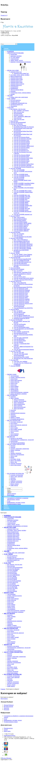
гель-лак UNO (11, 589)
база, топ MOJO (18, 311)
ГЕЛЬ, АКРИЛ (8, 554)
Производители (8, 728)
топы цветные (18, 118)
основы (9, 549)
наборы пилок (11, 607)
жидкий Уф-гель (11, 557)
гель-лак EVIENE (12, 579)
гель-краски (10, 561)
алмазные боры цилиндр (14, 539)
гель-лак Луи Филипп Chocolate (22, 138)
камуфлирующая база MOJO (21, 318)
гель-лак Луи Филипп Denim (22, 141)
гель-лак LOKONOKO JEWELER (23, 245)
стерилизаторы (11, 523)
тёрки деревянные (19, 402)
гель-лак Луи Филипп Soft (21, 162)
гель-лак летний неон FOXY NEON (24, 278)
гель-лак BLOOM (12, 578)
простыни (10, 680)
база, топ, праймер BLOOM (21, 260)
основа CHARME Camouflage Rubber (24, 183)
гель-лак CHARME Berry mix (22, 195)
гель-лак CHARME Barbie (21, 174)
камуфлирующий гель (13, 560)
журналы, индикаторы (13, 676)
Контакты (6, 508)
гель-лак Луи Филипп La (21, 149)
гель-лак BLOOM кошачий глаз (22, 262)
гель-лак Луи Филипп (13, 569)
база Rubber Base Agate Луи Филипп (24, 127)
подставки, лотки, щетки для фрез (16, 530)
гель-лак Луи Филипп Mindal (22, 155)
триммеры (10, 624)
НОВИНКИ (7, 515)
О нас (8, 501)
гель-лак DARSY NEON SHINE (22, 223)
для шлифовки (11, 609)
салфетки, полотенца (13, 681)
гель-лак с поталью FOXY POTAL (23, 279)
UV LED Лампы (11, 521)
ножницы (10, 615)
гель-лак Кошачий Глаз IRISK (22, 256)
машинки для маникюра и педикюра (17, 526)
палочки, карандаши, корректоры (16, 656)
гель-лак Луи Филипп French (22, 143)
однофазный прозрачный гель (15, 558)
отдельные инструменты (14, 627)
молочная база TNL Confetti (21, 357)
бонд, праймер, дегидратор (21, 110)
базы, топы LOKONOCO (21, 239)
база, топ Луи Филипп (20, 125)
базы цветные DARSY (20, 220)
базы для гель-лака (19, 112)
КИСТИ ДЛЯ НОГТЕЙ (11, 628)
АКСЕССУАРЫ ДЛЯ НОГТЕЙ (13, 652)
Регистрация (10, 495)
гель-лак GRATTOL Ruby (21, 297)
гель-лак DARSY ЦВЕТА (21, 226)
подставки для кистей (13, 630)
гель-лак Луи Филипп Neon (21, 156)
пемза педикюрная (19, 399)
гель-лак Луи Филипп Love (21, 150)
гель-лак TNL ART (19, 352)
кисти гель (10, 634)
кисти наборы (11, 643)
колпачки (9, 546)
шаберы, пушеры (12, 625)
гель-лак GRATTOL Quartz (21, 296)
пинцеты (9, 622)
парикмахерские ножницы (14, 621)
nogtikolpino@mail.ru (9, 735)
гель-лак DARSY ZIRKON (21, 230)
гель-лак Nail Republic (13, 585)
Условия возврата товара (14, 504)
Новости (6, 507)
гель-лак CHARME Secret (21, 207)
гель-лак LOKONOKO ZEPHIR (22, 248)
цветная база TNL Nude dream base (23, 358)
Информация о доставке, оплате (16, 502)
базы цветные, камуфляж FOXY (23, 272)
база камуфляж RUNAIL (20, 333)
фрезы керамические (13, 532)
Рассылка (6, 709)
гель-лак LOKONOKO (13, 575)
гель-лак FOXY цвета (20, 276)
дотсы (8, 640)
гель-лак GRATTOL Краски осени (23, 303)
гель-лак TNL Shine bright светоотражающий (21, 354)
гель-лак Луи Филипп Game (21, 144)
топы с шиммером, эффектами (22, 116)
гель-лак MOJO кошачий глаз (22, 315)
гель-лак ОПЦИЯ (12, 591)
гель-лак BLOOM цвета (20, 263)
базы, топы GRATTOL (20, 282)
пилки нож (10, 603)
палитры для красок (12, 671)
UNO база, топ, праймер (20, 361)
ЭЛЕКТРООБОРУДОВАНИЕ (12, 517)
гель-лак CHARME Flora (20, 199)
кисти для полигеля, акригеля (15, 632)
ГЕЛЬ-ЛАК (7, 563)
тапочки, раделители (13, 683)
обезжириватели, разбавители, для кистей (18, 647)
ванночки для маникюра (14, 662)
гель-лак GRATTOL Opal (21, 294)
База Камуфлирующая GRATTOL (23, 287)
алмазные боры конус (13, 536)
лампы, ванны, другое (13, 524)
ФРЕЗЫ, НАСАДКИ (10, 527)
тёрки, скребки (11, 616)
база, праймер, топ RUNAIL (21, 331)
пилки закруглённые (13, 598)
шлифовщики (11, 543)
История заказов (8, 706)
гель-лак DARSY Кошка (20, 222)
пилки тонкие (11, 606)
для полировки (11, 594)
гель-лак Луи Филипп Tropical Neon (24, 164)
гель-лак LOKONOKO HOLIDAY (23, 244)
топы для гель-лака (19, 119)
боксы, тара (10, 670)
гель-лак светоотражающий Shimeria (24, 349)
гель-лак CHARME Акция (21, 210)
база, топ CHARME (19, 170)
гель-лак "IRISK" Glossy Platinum (23, 254)
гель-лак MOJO (11, 584)
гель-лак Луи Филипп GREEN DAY (24, 146)
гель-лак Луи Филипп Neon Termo (23, 158)
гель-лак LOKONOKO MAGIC (22, 247)
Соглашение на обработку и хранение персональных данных (17, 498)
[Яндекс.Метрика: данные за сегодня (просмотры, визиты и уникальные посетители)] (6, 758)
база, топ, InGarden (19, 233)
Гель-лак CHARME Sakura (21, 204)
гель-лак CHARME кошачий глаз (23, 214)
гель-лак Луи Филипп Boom (21, 137)
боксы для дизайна (12, 668)
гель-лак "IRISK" (12, 576)
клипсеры (10, 618)
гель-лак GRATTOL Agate (21, 288)
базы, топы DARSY (19, 217)
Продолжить (4, 698)
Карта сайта (7, 731)
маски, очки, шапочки (13, 677)
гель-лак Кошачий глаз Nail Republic (24, 328)
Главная (3, 689)
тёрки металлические (19, 407)
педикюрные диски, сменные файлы (17, 548)
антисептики (10, 649)
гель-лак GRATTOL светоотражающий (19, 305)
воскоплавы (10, 518)
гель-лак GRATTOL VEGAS (21, 300)
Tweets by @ (4, 15)
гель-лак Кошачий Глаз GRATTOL (23, 308)
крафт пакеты (11, 686)
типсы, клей (10, 664)
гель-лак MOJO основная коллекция (24, 317)
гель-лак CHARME (12, 570)
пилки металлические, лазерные (16, 610)
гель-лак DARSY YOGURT (21, 224)
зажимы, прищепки (12, 661)
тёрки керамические (19, 404)
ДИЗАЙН (6, 551)
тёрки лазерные (18, 405)
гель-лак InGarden (12, 573)
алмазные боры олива (13, 537)
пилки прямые (11, 604)
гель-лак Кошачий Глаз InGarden (23, 236)
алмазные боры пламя (13, 535)
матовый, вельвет (18, 115)
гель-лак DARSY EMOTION (22, 229)
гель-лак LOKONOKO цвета (22, 242)
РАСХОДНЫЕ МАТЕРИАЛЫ (13, 674)
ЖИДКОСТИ (8, 644)
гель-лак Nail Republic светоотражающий (20, 325)
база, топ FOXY (18, 271)
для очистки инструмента (14, 650)
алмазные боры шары (13, 533)
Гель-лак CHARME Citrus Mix (22, 196)
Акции (6, 505)
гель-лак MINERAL (19, 339)
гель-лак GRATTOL (12, 582)
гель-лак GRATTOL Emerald (21, 291)
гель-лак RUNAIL (12, 586)
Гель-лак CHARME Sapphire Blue (23, 205)
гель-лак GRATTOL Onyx (21, 293)
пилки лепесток (11, 600)
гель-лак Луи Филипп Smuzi (21, 161)
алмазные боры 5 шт (12, 529)
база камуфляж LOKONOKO (22, 241)
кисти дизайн (11, 635)
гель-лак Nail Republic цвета (21, 327)
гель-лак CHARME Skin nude (22, 208)
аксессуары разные (12, 673)
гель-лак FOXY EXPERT (14, 581)
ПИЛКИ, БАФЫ (9, 592)
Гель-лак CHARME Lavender (22, 201)
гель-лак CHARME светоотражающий (19, 178)
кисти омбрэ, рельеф (13, 637)
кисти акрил (10, 631)
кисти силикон (11, 638)
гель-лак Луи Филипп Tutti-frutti (22, 165)
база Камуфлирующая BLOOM (22, 259)
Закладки (6, 708)
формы (9, 665)
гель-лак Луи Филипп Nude (21, 159)
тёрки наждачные (18, 408)
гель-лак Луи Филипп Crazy (21, 140)
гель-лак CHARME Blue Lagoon (22, 190)
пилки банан (10, 597)
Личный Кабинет (9, 705)
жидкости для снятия (13, 646)
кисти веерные (11, 641)
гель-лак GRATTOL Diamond (22, 290)
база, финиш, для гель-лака (14, 564)
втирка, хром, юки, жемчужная (15, 552)
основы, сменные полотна (14, 595)
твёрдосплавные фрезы (13, 545)
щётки (9, 659)
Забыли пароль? (11, 493)
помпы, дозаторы (12, 658)
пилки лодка (10, 601)
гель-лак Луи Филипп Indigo (22, 147)
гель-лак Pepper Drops (20, 340)
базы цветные (11, 566)
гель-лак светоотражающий (14, 567)
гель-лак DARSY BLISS (20, 227)
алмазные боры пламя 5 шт (21, 73)
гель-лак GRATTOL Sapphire (22, 299)
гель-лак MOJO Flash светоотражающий (19, 313)
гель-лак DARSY (12, 572)
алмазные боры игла (12, 540)
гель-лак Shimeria (18, 342)
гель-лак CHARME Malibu (21, 202)
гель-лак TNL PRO (12, 588)
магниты (9, 653)
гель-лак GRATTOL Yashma (21, 302)
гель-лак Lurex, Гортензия (21, 337)
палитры (9, 655)
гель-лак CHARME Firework (21, 198)
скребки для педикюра (20, 401)
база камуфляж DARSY (20, 219)
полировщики (11, 542)
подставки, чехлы (12, 667)
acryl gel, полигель (12, 555)
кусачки (9, 619)
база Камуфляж (18, 113)
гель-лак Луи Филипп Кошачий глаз (24, 167)
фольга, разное (11, 684)
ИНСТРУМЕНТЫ (9, 613)
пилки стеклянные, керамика (15, 612)
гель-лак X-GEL (18, 235)
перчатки (9, 679)
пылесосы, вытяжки (12, 520)
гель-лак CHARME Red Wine (22, 175)
